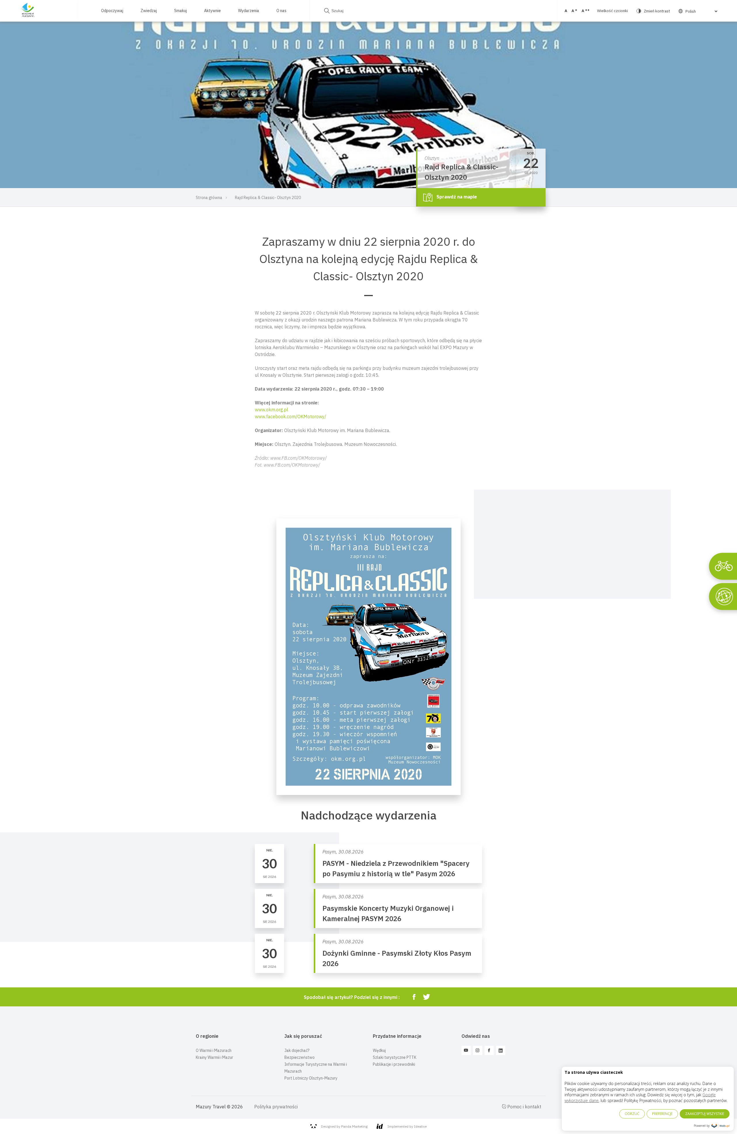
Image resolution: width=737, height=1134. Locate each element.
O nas (281, 10)
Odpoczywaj (112, 10)
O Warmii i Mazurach (213, 1050)
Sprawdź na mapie (456, 197)
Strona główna (209, 197)
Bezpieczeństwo (299, 1057)
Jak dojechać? (296, 1050)
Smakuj (180, 10)
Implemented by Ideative (407, 1126)
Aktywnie (212, 10)
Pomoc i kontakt (523, 1107)
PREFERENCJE (662, 1113)
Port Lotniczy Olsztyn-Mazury (310, 1078)
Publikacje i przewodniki (394, 1064)
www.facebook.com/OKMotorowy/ (290, 416)
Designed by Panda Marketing (344, 1126)
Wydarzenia (248, 10)
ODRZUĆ (632, 1113)
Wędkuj (379, 1050)
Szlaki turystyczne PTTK (394, 1057)
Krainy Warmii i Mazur (214, 1057)
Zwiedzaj (148, 10)
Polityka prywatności (276, 1107)
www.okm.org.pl (271, 409)
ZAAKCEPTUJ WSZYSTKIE (704, 1113)
